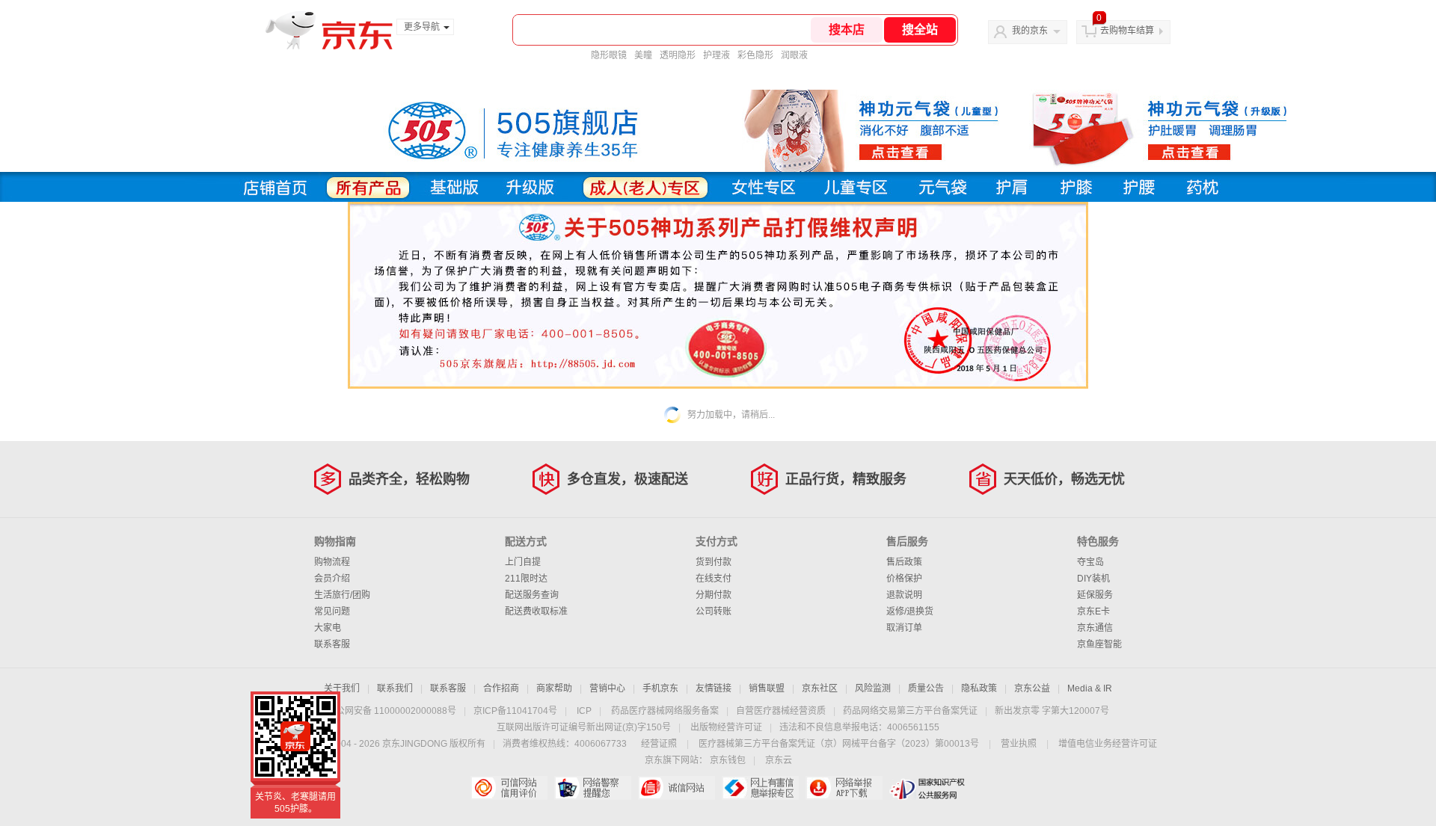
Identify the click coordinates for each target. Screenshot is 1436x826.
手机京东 (660, 688)
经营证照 (659, 744)
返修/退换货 (909, 611)
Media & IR (1089, 688)
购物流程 (332, 562)
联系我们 (395, 688)
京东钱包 (728, 760)
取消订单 (904, 628)
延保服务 (1095, 595)
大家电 (327, 628)
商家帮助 (554, 688)
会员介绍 (332, 578)
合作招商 (501, 688)
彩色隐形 (755, 55)
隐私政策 (979, 688)
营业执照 (1019, 744)
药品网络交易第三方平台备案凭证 (910, 711)
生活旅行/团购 (342, 595)
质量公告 (926, 688)
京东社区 (820, 688)
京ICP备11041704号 (515, 711)
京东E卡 (1093, 611)
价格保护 (904, 578)
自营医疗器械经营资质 (781, 711)
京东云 (778, 760)
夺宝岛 (1090, 562)
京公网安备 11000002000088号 (391, 711)
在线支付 (713, 578)
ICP (584, 711)
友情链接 (713, 688)
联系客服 (332, 644)
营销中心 (607, 688)
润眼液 (794, 55)
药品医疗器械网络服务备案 (665, 711)
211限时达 (526, 578)
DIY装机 (1093, 578)
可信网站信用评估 (508, 788)
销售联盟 (767, 688)
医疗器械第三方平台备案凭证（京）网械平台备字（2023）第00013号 (839, 744)
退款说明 (904, 595)
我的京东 (1030, 30)
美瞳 (643, 55)
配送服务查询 (532, 595)
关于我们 (342, 688)
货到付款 (713, 562)
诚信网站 (676, 788)
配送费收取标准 (536, 611)
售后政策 (904, 562)
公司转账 (713, 611)
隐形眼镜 (609, 55)
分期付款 (713, 595)
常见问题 (332, 611)
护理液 (716, 55)
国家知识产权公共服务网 (927, 788)
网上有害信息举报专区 (760, 788)
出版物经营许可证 (726, 727)
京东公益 (1032, 688)
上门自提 (523, 562)
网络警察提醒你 (592, 788)
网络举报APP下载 (844, 788)
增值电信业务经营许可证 (1107, 744)
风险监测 (873, 688)
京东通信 (1095, 628)
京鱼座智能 (1099, 644)
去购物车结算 (1127, 30)
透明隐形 (678, 55)
